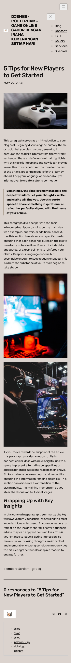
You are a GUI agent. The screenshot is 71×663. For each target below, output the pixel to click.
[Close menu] (51, 17)
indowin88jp (22, 642)
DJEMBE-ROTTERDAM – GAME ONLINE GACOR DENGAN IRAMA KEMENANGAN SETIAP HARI (26, 30)
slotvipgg (19, 646)
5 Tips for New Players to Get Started (34, 72)
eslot (17, 628)
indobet (18, 651)
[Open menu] (63, 7)
